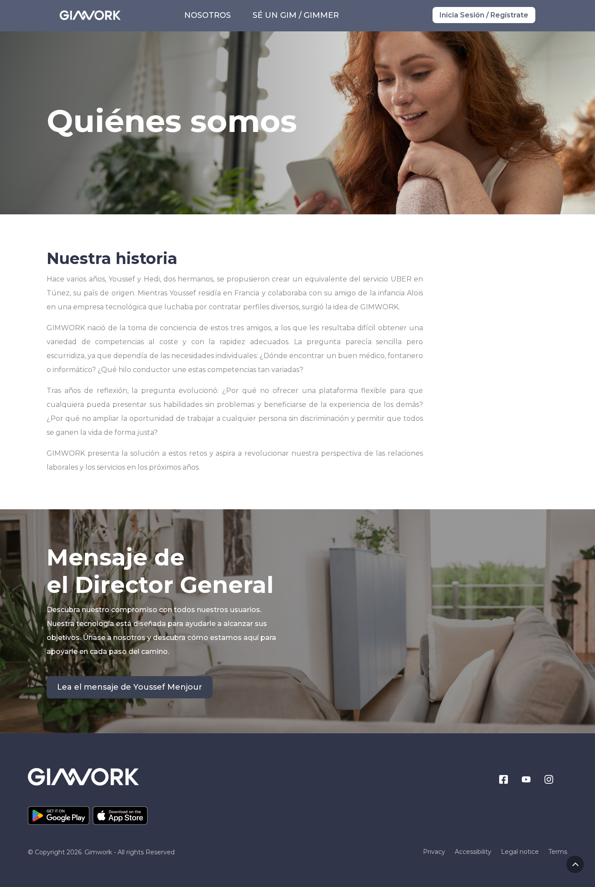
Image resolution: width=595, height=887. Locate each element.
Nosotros (207, 15)
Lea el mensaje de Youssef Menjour (129, 687)
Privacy (434, 852)
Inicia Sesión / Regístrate (483, 15)
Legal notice (520, 852)
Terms (557, 852)
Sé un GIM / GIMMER (296, 15)
